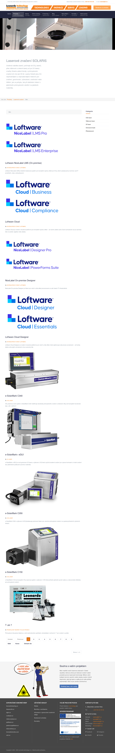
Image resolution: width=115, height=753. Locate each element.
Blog (55, 14)
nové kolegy (72, 706)
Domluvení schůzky (40, 718)
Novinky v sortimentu (40, 709)
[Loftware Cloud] (32, 196)
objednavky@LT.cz (98, 721)
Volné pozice (84, 14)
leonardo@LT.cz (97, 726)
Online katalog (36, 14)
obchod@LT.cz (104, 1)
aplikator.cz (9, 722)
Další (9, 643)
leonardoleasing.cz (12, 706)
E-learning (46, 14)
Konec (17, 643)
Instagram (101, 732)
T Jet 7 (8, 624)
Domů (9, 14)
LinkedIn (89, 735)
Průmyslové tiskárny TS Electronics (18, 630)
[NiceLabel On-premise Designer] (32, 255)
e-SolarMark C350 (13, 513)
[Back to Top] (111, 738)
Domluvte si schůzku (102, 7)
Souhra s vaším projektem (73, 666)
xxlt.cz (8, 735)
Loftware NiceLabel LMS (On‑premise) (23, 162)
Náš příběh (65, 14)
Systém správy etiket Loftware (16, 167)
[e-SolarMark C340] (32, 370)
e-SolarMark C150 (13, 571)
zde (72, 739)
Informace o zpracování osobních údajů (44, 713)
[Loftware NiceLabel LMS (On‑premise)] (32, 137)
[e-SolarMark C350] (32, 488)
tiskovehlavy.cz (11, 729)
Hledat (36, 706)
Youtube (100, 735)
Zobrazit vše (28, 643)
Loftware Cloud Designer (17, 336)
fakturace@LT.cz (98, 723)
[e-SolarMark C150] (32, 547)
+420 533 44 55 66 (98, 710)
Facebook (89, 732)
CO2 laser (10, 400)
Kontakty (74, 14)
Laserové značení (19, 99)
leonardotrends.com (12, 732)
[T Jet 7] (32, 603)
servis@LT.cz (97, 719)
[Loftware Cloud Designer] (32, 312)
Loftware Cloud (12, 221)
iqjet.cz (8, 712)
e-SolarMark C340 (13, 395)
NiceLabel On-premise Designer (20, 280)
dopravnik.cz (10, 709)
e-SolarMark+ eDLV (14, 454)
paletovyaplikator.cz (12, 725)
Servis (27, 14)
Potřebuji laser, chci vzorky (69, 686)
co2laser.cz (9, 716)
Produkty (18, 14)
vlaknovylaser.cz (11, 719)
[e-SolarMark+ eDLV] (32, 429)
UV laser (9, 459)
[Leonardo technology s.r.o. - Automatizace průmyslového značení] (17, 7)
